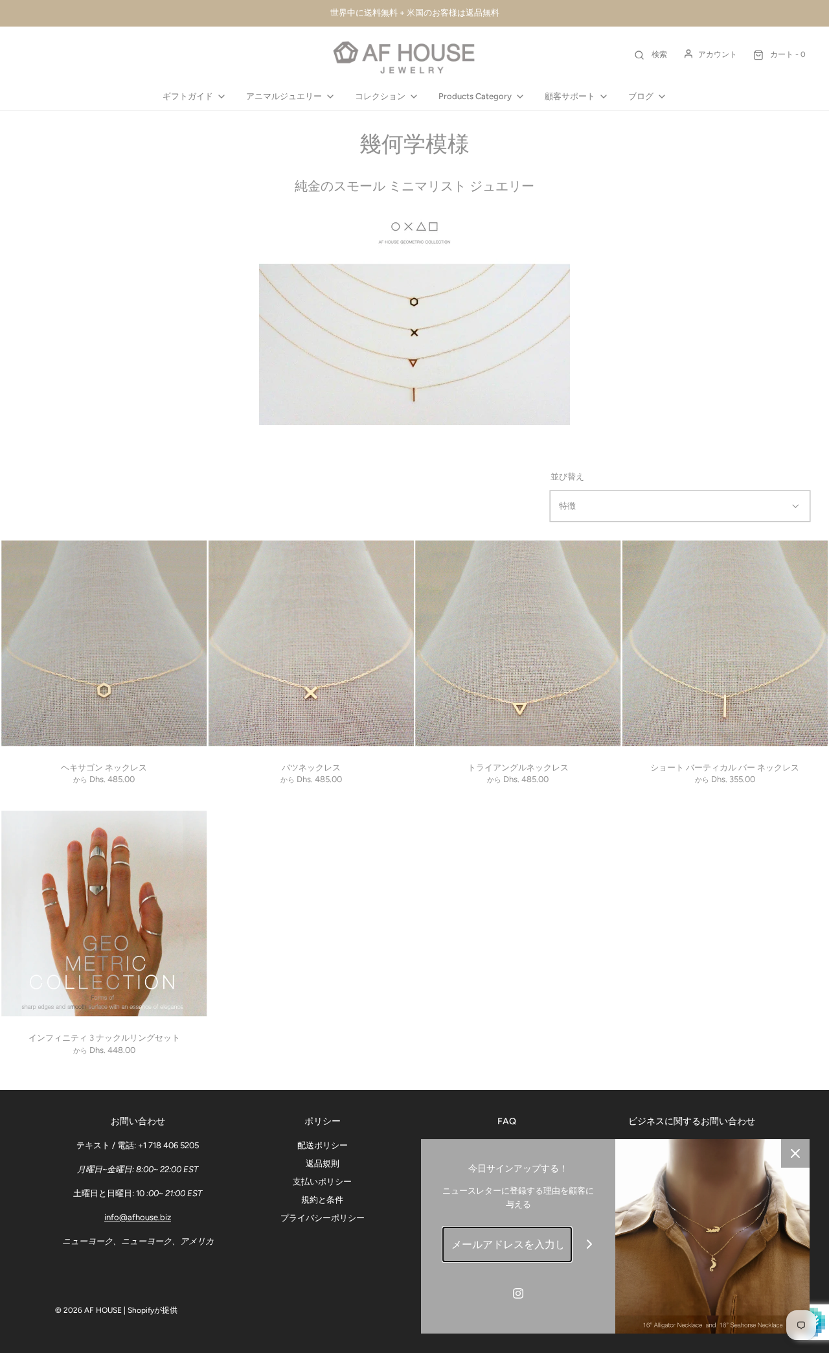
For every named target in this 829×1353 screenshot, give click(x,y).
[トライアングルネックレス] (518, 643)
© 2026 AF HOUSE (88, 1310)
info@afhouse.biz (137, 1217)
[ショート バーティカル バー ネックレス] (725, 643)
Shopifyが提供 (152, 1310)
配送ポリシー (322, 1145)
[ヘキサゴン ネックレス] (104, 643)
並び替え (567, 476)
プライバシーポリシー (322, 1218)
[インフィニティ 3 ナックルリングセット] (104, 914)
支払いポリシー (322, 1181)
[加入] (590, 1244)
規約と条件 (322, 1200)
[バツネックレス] (311, 643)
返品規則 (322, 1163)
